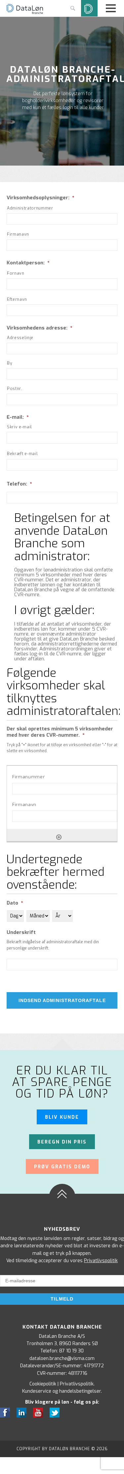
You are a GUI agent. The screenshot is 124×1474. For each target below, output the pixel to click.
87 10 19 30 (71, 1351)
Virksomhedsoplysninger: (40, 198)
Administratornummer (30, 208)
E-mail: (17, 417)
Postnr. (14, 388)
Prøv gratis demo (62, 1167)
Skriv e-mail (19, 427)
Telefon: (19, 484)
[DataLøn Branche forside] (25, 13)
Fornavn (15, 273)
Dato (15, 903)
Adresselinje (20, 337)
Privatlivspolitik (101, 1261)
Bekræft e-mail (22, 453)
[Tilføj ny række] (59, 837)
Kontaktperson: (28, 263)
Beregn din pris (62, 1142)
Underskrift (21, 932)
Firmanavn (18, 234)
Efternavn (17, 299)
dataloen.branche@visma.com (62, 1358)
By (9, 363)
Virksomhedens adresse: (39, 328)
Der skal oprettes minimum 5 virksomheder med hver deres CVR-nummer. (60, 732)
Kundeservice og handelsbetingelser (61, 1391)
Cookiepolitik (42, 1384)
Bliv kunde (62, 1117)
